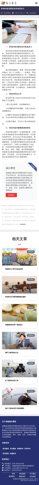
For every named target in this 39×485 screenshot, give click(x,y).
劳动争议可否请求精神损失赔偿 (15, 297)
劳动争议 (33, 13)
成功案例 (6, 448)
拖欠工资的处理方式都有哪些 (14, 408)
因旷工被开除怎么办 (11, 352)
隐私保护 (22, 476)
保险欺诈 (20, 448)
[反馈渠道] (23, 224)
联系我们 (11, 195)
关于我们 (33, 474)
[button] (36, 3)
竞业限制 (6, 453)
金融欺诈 (13, 453)
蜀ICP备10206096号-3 (29, 480)
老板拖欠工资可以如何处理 (14, 269)
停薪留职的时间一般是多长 (14, 325)
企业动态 (33, 476)
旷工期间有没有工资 (11, 380)
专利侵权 (13, 448)
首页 (13, 474)
